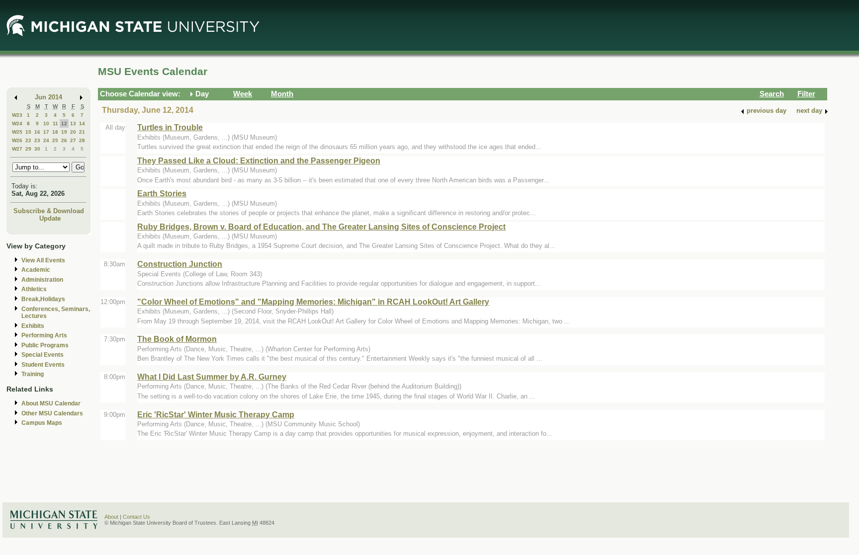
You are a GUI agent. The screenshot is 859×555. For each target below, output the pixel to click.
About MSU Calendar (51, 403)
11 (55, 123)
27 (73, 140)
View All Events (43, 260)
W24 (17, 123)
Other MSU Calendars (52, 413)
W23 (17, 115)
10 (46, 123)
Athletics (34, 289)
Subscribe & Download (48, 211)
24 (46, 140)
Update (50, 218)
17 (46, 132)
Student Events (43, 364)
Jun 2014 (48, 97)
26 (64, 140)
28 (82, 140)
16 (37, 132)
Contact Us (136, 517)
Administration (42, 279)
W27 (17, 149)
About (111, 517)
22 (28, 140)
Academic (35, 269)
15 (28, 132)
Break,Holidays (43, 299)
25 (55, 140)
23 (37, 140)
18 (55, 132)
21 (82, 132)
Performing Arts (44, 335)
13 (73, 123)
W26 (17, 140)
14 (82, 123)
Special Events (42, 354)
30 (37, 149)
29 (28, 149)
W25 (17, 132)
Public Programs (45, 345)
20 (73, 132)
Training (32, 374)
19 (64, 132)
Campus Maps (41, 422)
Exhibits (32, 325)
